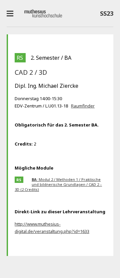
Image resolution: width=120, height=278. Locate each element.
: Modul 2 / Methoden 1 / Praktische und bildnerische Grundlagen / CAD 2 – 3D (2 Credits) (58, 184)
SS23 (105, 14)
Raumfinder (83, 106)
